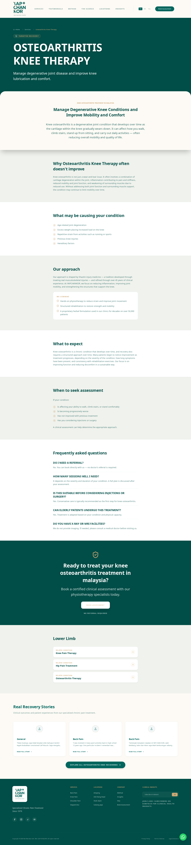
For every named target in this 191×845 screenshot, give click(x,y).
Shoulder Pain (75, 801)
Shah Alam (98, 801)
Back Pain (73, 793)
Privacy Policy (146, 838)
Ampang (97, 793)
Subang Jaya (98, 805)
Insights (120, 9)
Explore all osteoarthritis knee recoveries (94, 765)
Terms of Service (159, 838)
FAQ (118, 801)
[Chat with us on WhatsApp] (183, 837)
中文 (149, 9)
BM (145, 9)
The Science (88, 9)
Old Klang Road (99, 797)
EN (140, 9)
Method (72, 9)
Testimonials (56, 9)
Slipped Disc (74, 805)
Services (38, 9)
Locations (104, 9)
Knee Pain (74, 797)
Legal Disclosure (174, 838)
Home (17, 29)
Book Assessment (164, 9)
